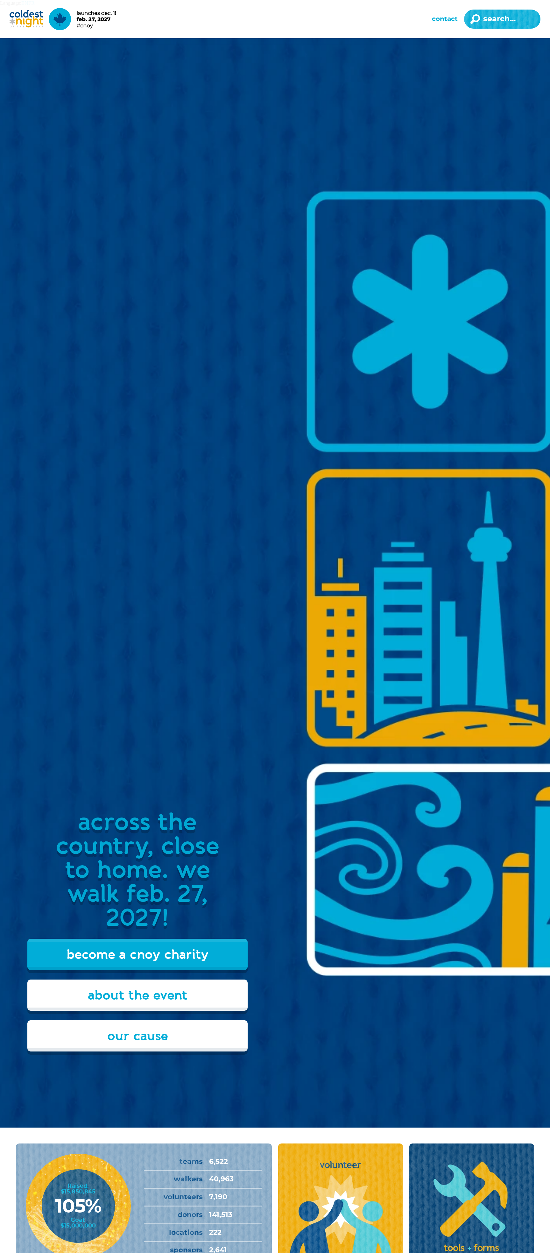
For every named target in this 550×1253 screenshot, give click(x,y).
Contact (445, 19)
